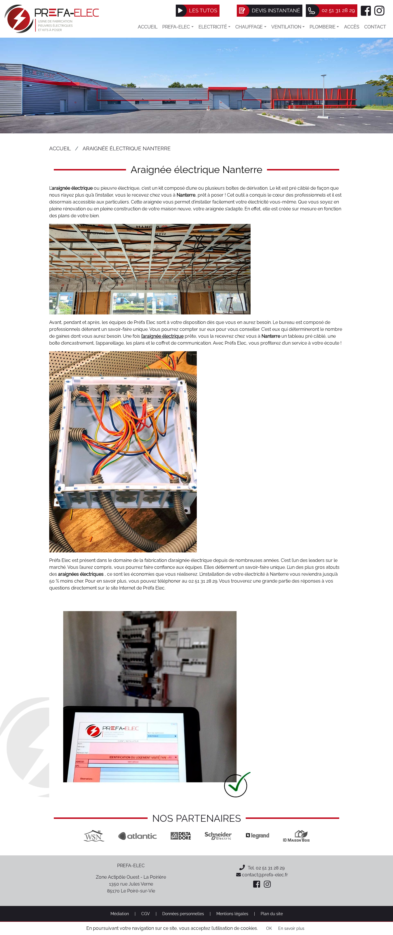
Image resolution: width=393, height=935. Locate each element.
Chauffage (249, 27)
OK (269, 928)
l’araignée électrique (162, 336)
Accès (351, 27)
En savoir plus (291, 928)
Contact (375, 27)
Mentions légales (232, 913)
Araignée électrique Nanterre (127, 148)
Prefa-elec (176, 27)
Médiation (119, 913)
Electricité (213, 27)
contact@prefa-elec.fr (264, 875)
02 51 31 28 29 (270, 868)
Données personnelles (183, 913)
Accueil (147, 27)
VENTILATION (286, 27)
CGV (145, 913)
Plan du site (272, 913)
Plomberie (322, 27)
